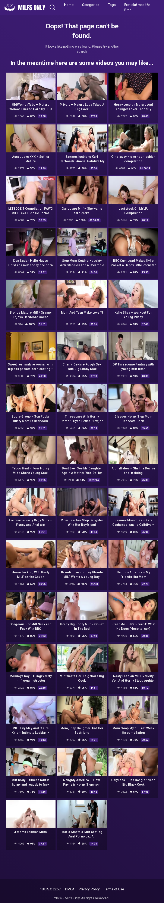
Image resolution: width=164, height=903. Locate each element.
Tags (112, 5)
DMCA (70, 889)
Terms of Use (114, 889)
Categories (90, 5)
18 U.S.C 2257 (50, 889)
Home (68, 5)
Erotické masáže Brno (137, 7)
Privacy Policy (89, 889)
